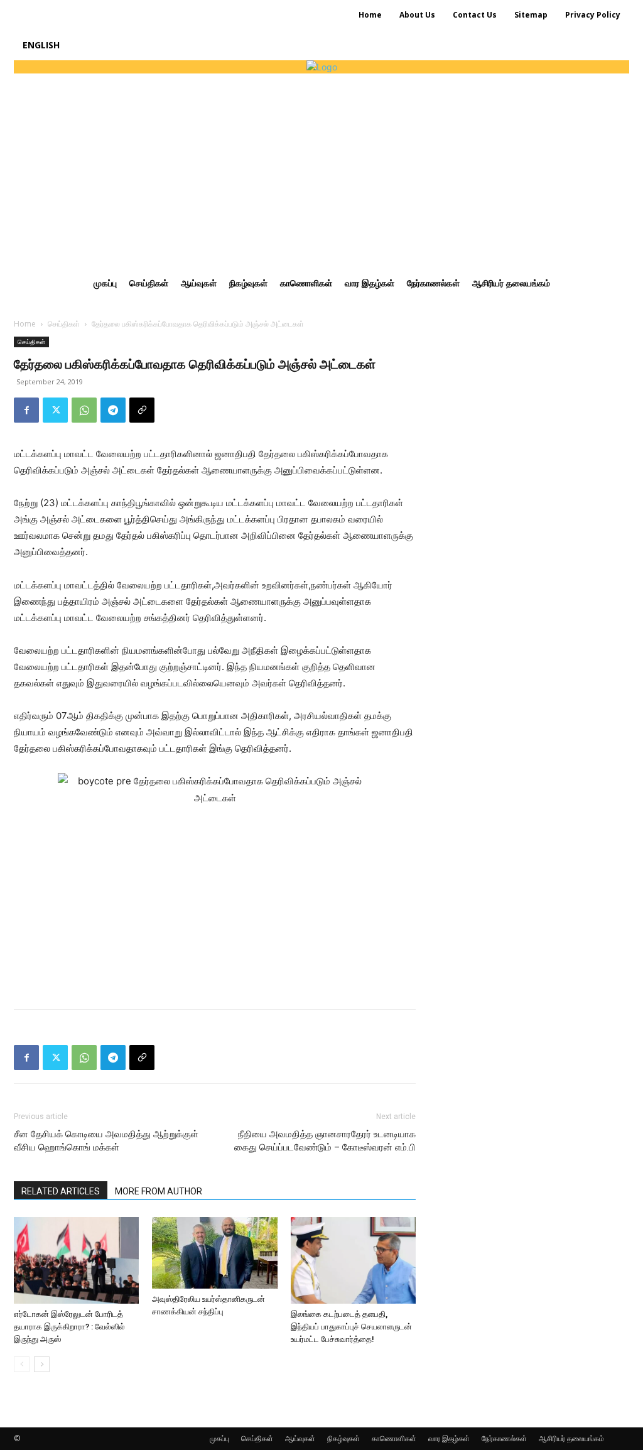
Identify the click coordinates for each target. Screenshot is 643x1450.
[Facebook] (26, 410)
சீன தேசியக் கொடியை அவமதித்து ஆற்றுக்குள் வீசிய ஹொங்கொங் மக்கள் (106, 1140)
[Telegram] (113, 410)
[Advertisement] (321, 168)
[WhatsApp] (84, 410)
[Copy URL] (141, 410)
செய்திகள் (64, 323)
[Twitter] (55, 410)
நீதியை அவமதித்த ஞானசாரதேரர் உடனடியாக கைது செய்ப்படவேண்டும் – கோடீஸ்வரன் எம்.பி (325, 1140)
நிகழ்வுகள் (343, 1438)
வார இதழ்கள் (449, 1438)
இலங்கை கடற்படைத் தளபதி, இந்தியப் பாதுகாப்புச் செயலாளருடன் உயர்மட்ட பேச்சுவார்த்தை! (351, 1326)
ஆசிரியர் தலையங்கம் (571, 1438)
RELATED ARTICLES (60, 1191)
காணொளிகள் (394, 1438)
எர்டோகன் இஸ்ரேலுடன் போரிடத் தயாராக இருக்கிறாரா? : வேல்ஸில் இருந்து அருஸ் (69, 1326)
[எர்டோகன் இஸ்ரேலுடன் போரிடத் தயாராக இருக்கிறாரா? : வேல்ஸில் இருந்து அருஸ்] (76, 1260)
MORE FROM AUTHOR (158, 1191)
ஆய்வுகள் (300, 1438)
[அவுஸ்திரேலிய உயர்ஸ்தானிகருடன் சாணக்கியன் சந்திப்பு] (214, 1253)
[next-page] (42, 1364)
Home (25, 323)
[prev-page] (22, 1364)
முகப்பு (219, 1438)
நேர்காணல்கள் (504, 1438)
